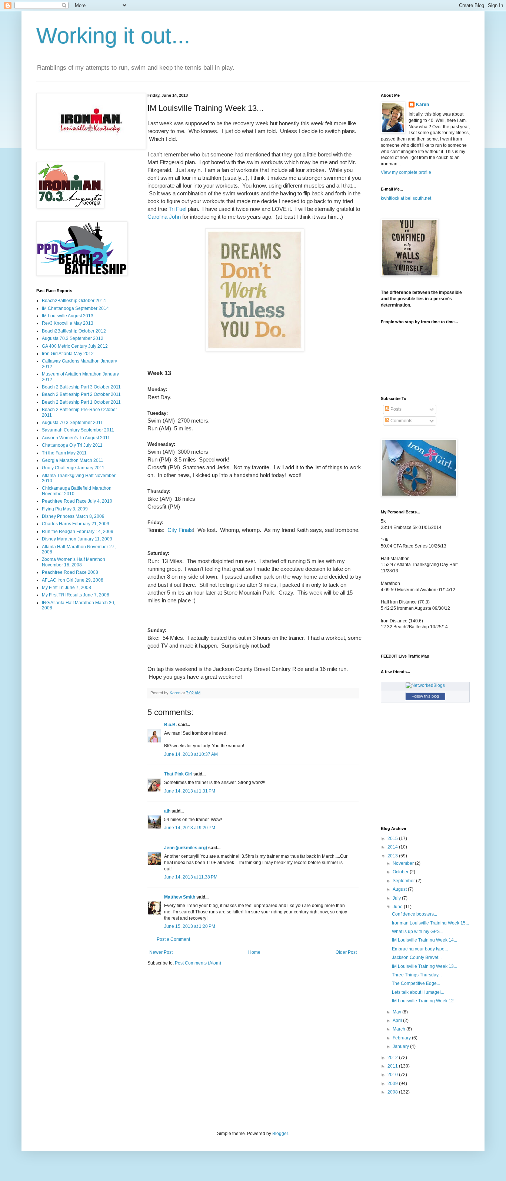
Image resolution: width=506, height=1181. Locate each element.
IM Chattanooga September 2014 (75, 308)
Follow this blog (425, 696)
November (404, 863)
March (399, 1029)
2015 (393, 838)
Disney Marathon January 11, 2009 (77, 539)
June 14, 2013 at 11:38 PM (190, 877)
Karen (422, 104)
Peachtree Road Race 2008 (70, 572)
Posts (395, 409)
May (397, 1012)
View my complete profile (406, 172)
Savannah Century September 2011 (78, 430)
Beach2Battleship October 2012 (74, 331)
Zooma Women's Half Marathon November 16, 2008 (73, 562)
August (400, 889)
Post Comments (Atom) (198, 963)
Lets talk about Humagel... (418, 992)
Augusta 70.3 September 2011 (72, 422)
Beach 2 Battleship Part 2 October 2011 (81, 394)
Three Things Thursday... (417, 974)
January (401, 1046)
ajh (167, 811)
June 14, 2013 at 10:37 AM (191, 754)
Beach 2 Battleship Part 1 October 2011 (81, 402)
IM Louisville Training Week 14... (424, 940)
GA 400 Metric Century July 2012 (75, 346)
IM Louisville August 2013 (67, 315)
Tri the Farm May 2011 (64, 453)
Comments (400, 420)
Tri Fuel (177, 209)
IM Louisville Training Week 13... (424, 966)
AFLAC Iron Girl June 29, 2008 (72, 580)
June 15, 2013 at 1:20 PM (189, 926)
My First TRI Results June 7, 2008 (75, 595)
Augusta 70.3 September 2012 (72, 338)
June (398, 906)
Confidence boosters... (414, 914)
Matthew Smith (179, 897)
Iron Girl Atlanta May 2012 (68, 353)
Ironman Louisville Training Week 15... (430, 923)
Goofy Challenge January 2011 (73, 467)
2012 (393, 1057)
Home (254, 952)
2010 (393, 1074)
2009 (393, 1083)
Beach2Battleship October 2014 (74, 300)
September (404, 880)
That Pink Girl (178, 774)
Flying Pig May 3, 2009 (65, 509)
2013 (393, 856)
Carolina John (164, 217)
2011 (393, 1066)
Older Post (346, 952)
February (402, 1038)
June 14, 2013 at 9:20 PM (189, 827)
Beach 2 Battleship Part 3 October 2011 (81, 387)
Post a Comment (173, 939)
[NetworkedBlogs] (425, 685)
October (401, 871)
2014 (393, 847)
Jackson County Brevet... (417, 957)
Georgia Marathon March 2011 (72, 460)
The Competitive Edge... (416, 983)
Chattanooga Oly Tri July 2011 (72, 445)
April (398, 1020)
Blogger (280, 1133)
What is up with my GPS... (417, 931)
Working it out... (113, 35)
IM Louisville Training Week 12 (423, 1000)
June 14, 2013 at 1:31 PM (189, 791)
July (397, 898)
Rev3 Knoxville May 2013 (67, 323)
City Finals (180, 530)
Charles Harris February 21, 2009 (75, 523)
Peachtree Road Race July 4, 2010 (77, 501)
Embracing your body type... (420, 949)
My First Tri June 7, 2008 (66, 587)
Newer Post (161, 952)
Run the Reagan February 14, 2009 (77, 531)
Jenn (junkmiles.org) (185, 847)
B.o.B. (170, 724)
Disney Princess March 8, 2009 (73, 516)
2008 (393, 1092)
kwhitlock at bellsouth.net (406, 198)
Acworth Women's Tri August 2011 (76, 437)
